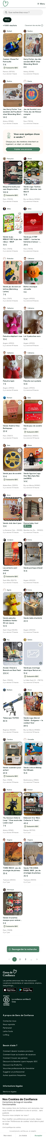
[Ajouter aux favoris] (20, 36)
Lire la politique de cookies (11, 1127)
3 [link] (25, 959)
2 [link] (19, 959)
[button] (42, 25)
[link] (37, 959)
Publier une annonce (23, 149)
